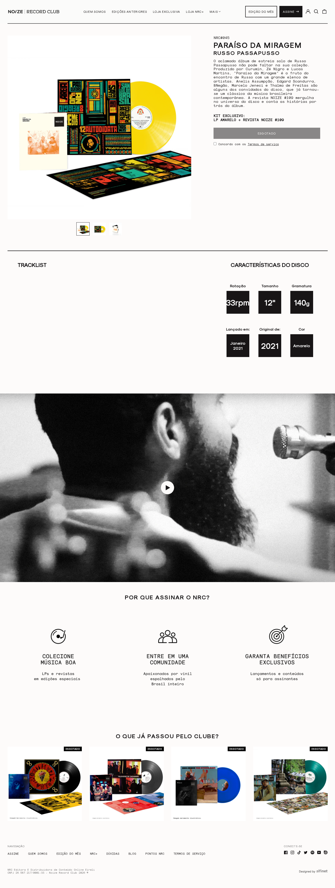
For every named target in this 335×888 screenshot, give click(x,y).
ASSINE (288, 11)
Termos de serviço (263, 144)
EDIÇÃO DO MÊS (261, 11)
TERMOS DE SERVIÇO (189, 853)
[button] (316, 11)
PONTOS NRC (154, 853)
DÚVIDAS (112, 853)
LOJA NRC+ (195, 11)
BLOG (132, 853)
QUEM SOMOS (94, 11)
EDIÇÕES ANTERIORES (129, 11)
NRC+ (93, 853)
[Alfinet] (313, 875)
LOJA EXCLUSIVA (166, 11)
